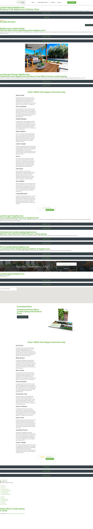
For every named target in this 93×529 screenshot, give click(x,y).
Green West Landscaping (12, 508)
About (33, 2)
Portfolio (53, 2)
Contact (59, 2)
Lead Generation (21, 513)
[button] (46, 208)
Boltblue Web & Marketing (12, 513)
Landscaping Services (42, 2)
